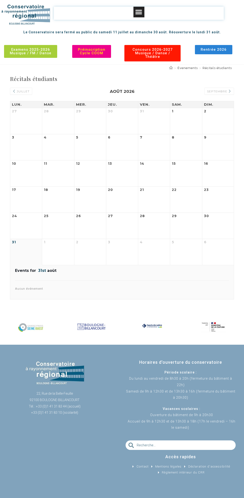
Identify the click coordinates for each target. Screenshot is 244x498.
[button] (138, 12)
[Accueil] (171, 68)
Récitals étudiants (217, 68)
